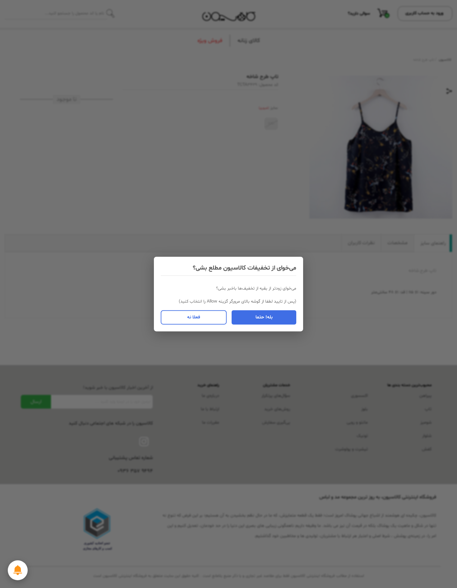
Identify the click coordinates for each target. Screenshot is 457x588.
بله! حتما (264, 317)
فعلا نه (193, 317)
